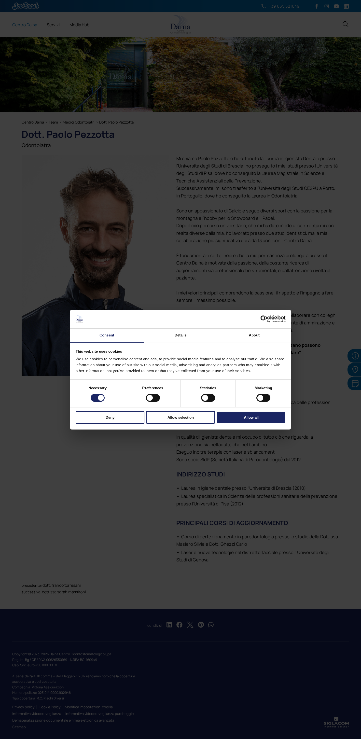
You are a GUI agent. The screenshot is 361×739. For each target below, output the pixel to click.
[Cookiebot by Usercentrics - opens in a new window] (264, 319)
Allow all (251, 417)
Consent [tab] (106, 335)
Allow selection (180, 417)
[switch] (153, 398)
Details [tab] (181, 335)
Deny (110, 417)
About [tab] (254, 335)
